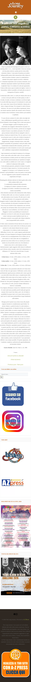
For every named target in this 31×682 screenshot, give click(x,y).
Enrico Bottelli (19, 356)
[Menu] (15, 17)
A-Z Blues (26, 619)
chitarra (13, 359)
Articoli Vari (11, 356)
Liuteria (18, 359)
